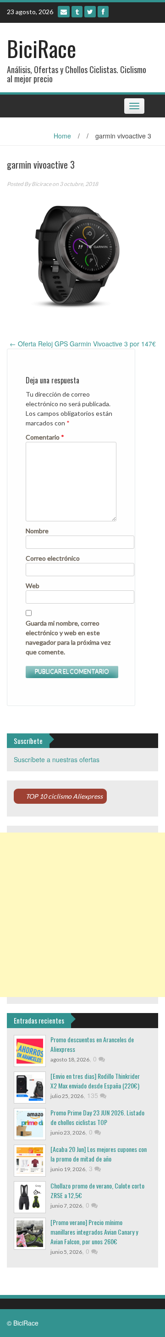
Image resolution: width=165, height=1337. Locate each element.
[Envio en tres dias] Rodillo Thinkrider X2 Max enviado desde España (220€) (95, 1080)
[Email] (64, 11)
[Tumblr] (77, 11)
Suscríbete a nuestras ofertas (56, 759)
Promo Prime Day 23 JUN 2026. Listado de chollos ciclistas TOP (97, 1117)
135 (93, 1095)
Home (62, 135)
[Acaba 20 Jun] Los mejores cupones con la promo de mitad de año (98, 1153)
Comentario (45, 437)
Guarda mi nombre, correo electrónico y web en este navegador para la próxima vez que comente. (68, 637)
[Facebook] (103, 11)
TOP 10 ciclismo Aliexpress (64, 796)
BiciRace (41, 48)
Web (32, 585)
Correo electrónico (53, 558)
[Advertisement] (82, 915)
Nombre (37, 531)
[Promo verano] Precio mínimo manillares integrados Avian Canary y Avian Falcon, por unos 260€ (94, 1231)
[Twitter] (90, 11)
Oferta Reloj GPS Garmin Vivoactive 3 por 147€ (83, 343)
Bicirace (41, 183)
